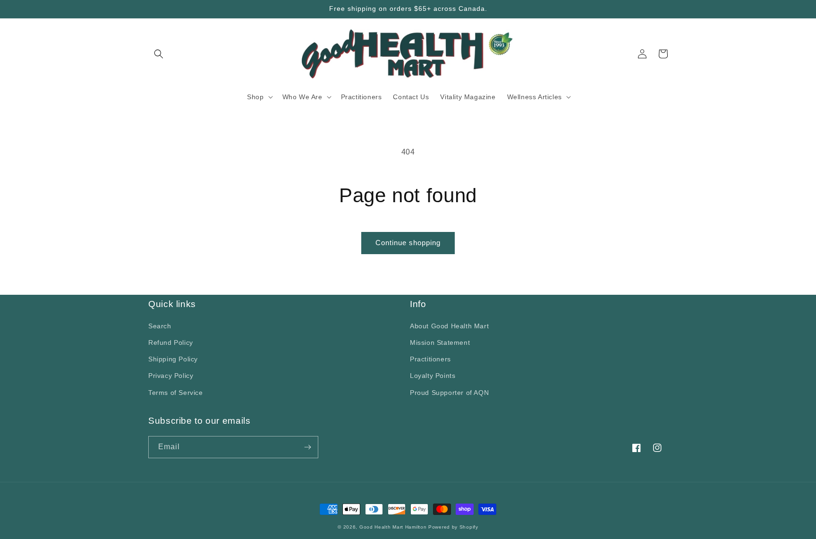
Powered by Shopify (453, 527)
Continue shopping (408, 243)
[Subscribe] (307, 447)
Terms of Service (175, 392)
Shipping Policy (173, 359)
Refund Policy (170, 342)
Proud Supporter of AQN (449, 392)
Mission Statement (440, 342)
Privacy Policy (170, 375)
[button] (158, 53)
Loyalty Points (432, 375)
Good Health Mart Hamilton (393, 527)
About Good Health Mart (449, 326)
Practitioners (430, 359)
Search (159, 326)
